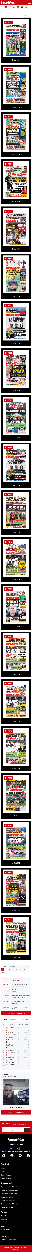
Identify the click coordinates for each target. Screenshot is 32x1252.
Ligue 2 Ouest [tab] (25, 1019)
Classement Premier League (9, 1194)
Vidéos (3, 1226)
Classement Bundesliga (8, 1200)
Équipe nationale (6, 1178)
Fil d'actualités (5, 1229)
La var (3, 1233)
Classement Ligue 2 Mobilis (9, 1190)
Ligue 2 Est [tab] (13, 1019)
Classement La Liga (7, 1197)
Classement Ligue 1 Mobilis (9, 1187)
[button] (2, 7)
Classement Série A (7, 1207)
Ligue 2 (3, 1171)
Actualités (4, 1216)
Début (4, 966)
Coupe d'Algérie (6, 1175)
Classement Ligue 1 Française (10, 1204)
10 (20, 969)
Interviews (4, 1219)
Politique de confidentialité (9, 1240)
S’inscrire (28, 1129)
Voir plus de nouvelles (16, 1013)
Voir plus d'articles (16, 1112)
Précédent (12, 966)
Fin (3, 972)
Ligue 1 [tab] (4, 1019)
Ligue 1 (3, 1168)
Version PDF (5, 1236)
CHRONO (4, 1223)
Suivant (25, 969)
